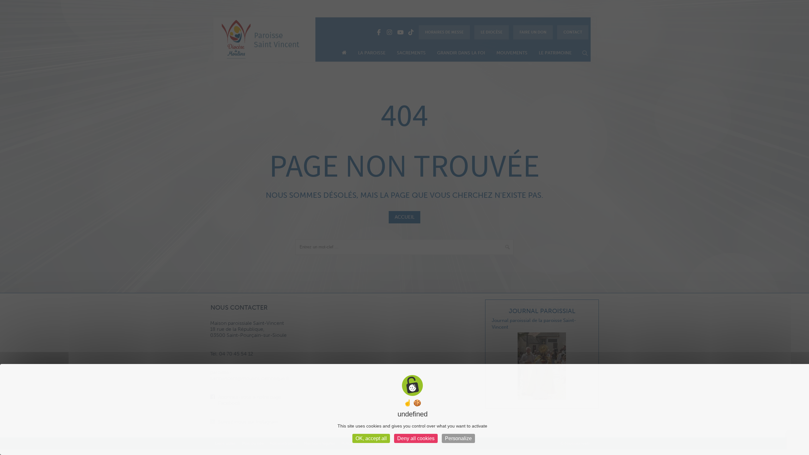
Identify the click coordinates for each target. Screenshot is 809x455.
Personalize (458, 438)
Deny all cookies (416, 438)
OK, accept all (371, 438)
